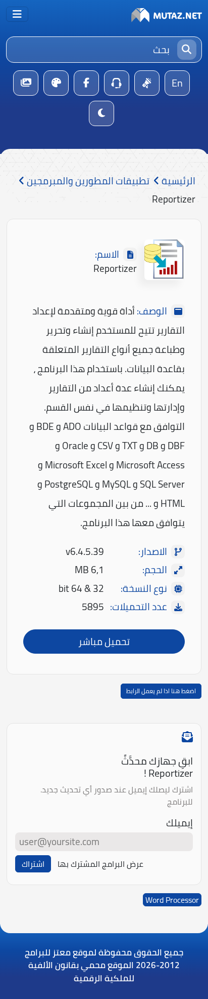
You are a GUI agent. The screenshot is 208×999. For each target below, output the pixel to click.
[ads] (147, 83)
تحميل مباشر (104, 641)
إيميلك (179, 823)
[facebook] (86, 83)
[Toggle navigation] (17, 14)
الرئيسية (177, 181)
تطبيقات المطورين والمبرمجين (87, 181)
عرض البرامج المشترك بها (100, 863)
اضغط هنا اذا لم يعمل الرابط (161, 691)
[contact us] (116, 83)
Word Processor (172, 899)
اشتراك (33, 863)
